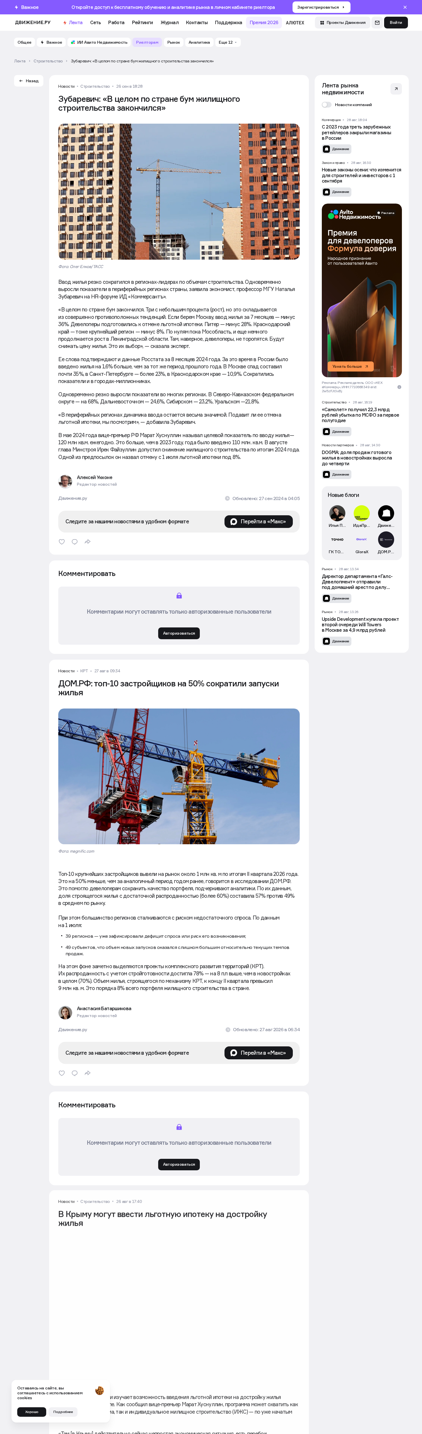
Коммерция (331, 120)
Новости (66, 86)
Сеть (95, 22)
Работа (116, 22)
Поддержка (228, 22)
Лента (76, 22)
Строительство (95, 86)
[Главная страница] (33, 22)
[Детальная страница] (362, 136)
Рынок (327, 569)
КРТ (84, 671)
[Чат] (377, 22)
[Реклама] (362, 290)
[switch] (347, 105)
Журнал (169, 22)
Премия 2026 (264, 22)
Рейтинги (142, 22)
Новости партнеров (338, 445)
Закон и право (333, 163)
